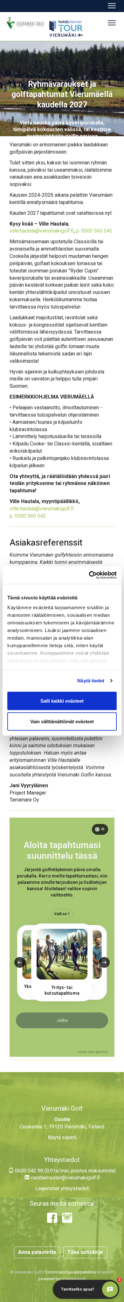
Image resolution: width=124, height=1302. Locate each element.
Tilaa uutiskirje (85, 1252)
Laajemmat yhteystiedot (62, 1188)
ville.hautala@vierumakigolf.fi (42, 231)
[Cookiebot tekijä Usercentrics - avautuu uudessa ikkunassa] (89, 575)
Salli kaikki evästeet (62, 700)
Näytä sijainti (62, 1137)
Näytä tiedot (90, 680)
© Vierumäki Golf (26, 1272)
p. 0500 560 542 (94, 231)
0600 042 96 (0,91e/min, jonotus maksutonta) (65, 1171)
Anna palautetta (37, 1252)
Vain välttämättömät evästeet (62, 721)
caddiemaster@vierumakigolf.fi (65, 1178)
